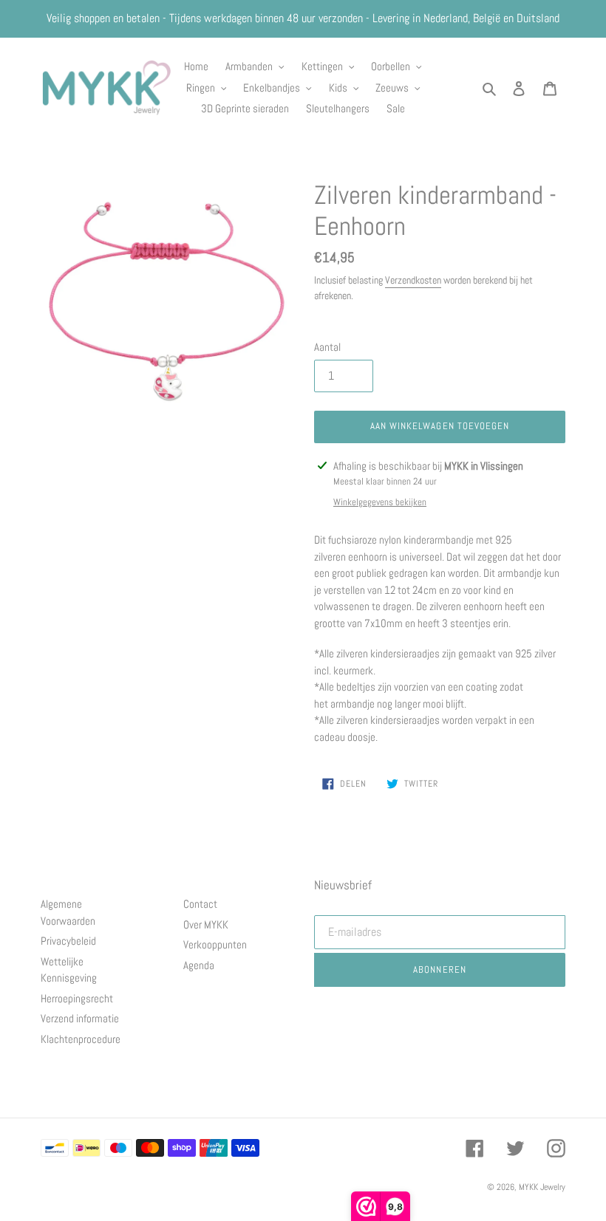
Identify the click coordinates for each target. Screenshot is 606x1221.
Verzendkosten (413, 280)
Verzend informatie (80, 1018)
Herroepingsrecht (77, 998)
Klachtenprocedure (80, 1039)
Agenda (198, 965)
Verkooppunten (215, 944)
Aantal (327, 347)
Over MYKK (205, 924)
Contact (200, 904)
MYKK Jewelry (542, 1187)
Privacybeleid (68, 941)
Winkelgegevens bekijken (379, 502)
